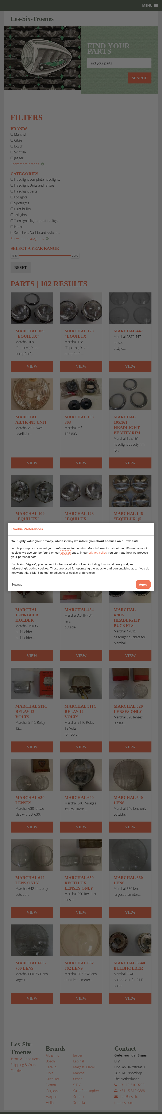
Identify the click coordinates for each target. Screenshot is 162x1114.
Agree (143, 584)
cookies (66, 552)
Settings (16, 584)
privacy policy (97, 552)
